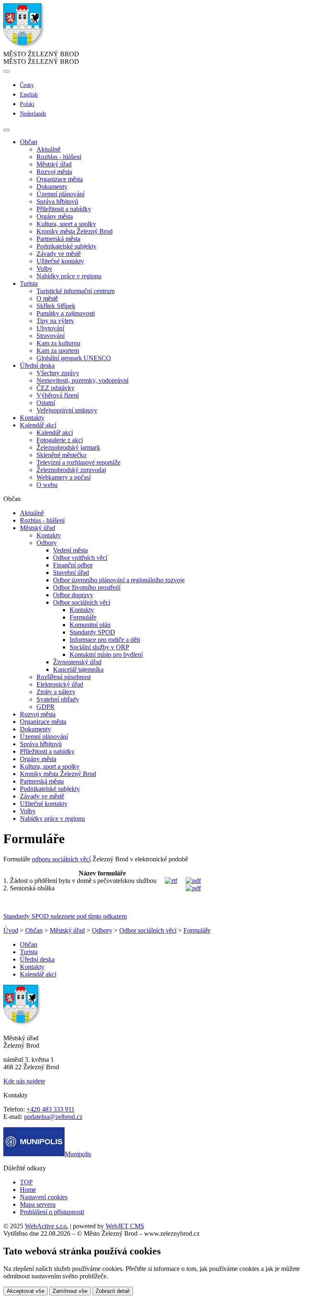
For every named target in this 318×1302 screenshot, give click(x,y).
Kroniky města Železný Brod (74, 231)
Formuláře (83, 617)
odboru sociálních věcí (61, 859)
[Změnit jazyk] (6, 71)
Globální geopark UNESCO (73, 358)
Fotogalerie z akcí (59, 440)
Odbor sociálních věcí (81, 602)
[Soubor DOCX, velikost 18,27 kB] (171, 880)
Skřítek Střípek (55, 305)
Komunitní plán (90, 624)
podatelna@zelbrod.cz (53, 1116)
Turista (29, 951)
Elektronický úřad (59, 684)
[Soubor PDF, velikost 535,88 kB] (193, 880)
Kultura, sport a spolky (66, 223)
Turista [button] (29, 283)
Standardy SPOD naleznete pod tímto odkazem (65, 916)
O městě (47, 298)
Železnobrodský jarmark (68, 447)
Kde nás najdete (24, 1081)
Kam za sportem (57, 350)
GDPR (45, 706)
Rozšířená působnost (63, 676)
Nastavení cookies (43, 1197)
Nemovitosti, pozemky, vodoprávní (82, 380)
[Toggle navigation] (6, 130)
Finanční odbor (73, 565)
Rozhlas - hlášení (58, 156)
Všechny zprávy (57, 372)
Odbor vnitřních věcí (80, 557)
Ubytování (50, 328)
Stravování (50, 335)
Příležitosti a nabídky (63, 208)
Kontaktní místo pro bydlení (106, 654)
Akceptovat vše (25, 1291)
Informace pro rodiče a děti (105, 639)
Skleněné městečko (61, 454)
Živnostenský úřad (77, 661)
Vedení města (70, 550)
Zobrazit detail (113, 1291)
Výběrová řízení (57, 395)
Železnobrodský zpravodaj (71, 469)
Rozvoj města (54, 171)
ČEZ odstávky (55, 387)
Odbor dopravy (73, 594)
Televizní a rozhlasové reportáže (78, 462)
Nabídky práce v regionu (68, 276)
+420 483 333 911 (50, 1109)
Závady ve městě (58, 253)
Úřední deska (37, 959)
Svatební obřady (57, 699)
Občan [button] (28, 141)
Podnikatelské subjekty (66, 246)
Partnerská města (58, 238)
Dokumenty (51, 186)
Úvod (10, 930)
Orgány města (54, 216)
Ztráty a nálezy (55, 691)
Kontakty (32, 417)
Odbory (46, 542)
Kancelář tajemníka (78, 669)
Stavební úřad (71, 572)
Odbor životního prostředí (86, 587)
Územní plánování (60, 194)
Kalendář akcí (54, 432)
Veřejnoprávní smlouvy (66, 410)
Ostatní (45, 402)
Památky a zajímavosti (65, 313)
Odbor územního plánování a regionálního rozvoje (119, 579)
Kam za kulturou (58, 343)
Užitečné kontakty (60, 261)
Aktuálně (48, 149)
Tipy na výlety (55, 320)
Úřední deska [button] (37, 365)
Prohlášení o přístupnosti (52, 1211)
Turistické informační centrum (75, 290)
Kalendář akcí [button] (38, 425)
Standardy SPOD (92, 632)
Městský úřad (54, 164)
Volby (44, 268)
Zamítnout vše (70, 1291)
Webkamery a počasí (63, 477)
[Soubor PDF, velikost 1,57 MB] (193, 888)
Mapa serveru (37, 1204)
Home (28, 1189)
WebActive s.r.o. (46, 1226)
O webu (47, 484)
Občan (34, 930)
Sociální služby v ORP (99, 647)
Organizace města (59, 179)
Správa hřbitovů (57, 201)
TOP (26, 1182)
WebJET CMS (125, 1226)
